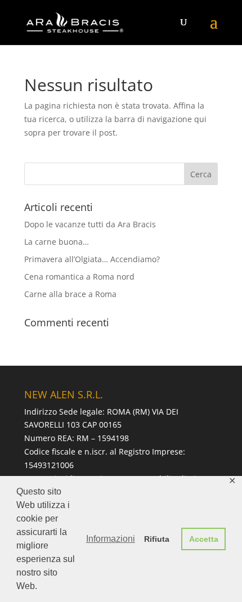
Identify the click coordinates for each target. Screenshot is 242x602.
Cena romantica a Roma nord (79, 276)
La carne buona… (56, 241)
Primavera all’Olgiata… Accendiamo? (92, 259)
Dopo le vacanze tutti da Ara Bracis (90, 224)
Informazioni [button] (110, 538)
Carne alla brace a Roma (70, 294)
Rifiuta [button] (156, 538)
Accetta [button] (203, 538)
